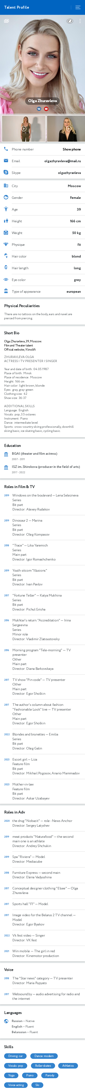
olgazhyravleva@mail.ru (62, 161)
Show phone (72, 149)
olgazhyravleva (69, 172)
